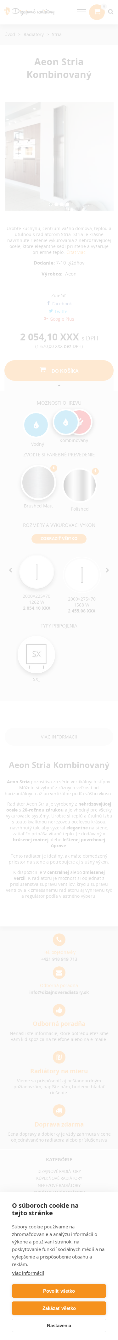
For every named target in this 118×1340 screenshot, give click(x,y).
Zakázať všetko (59, 1308)
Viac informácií (28, 1273)
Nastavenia (59, 1325)
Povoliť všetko (59, 1291)
